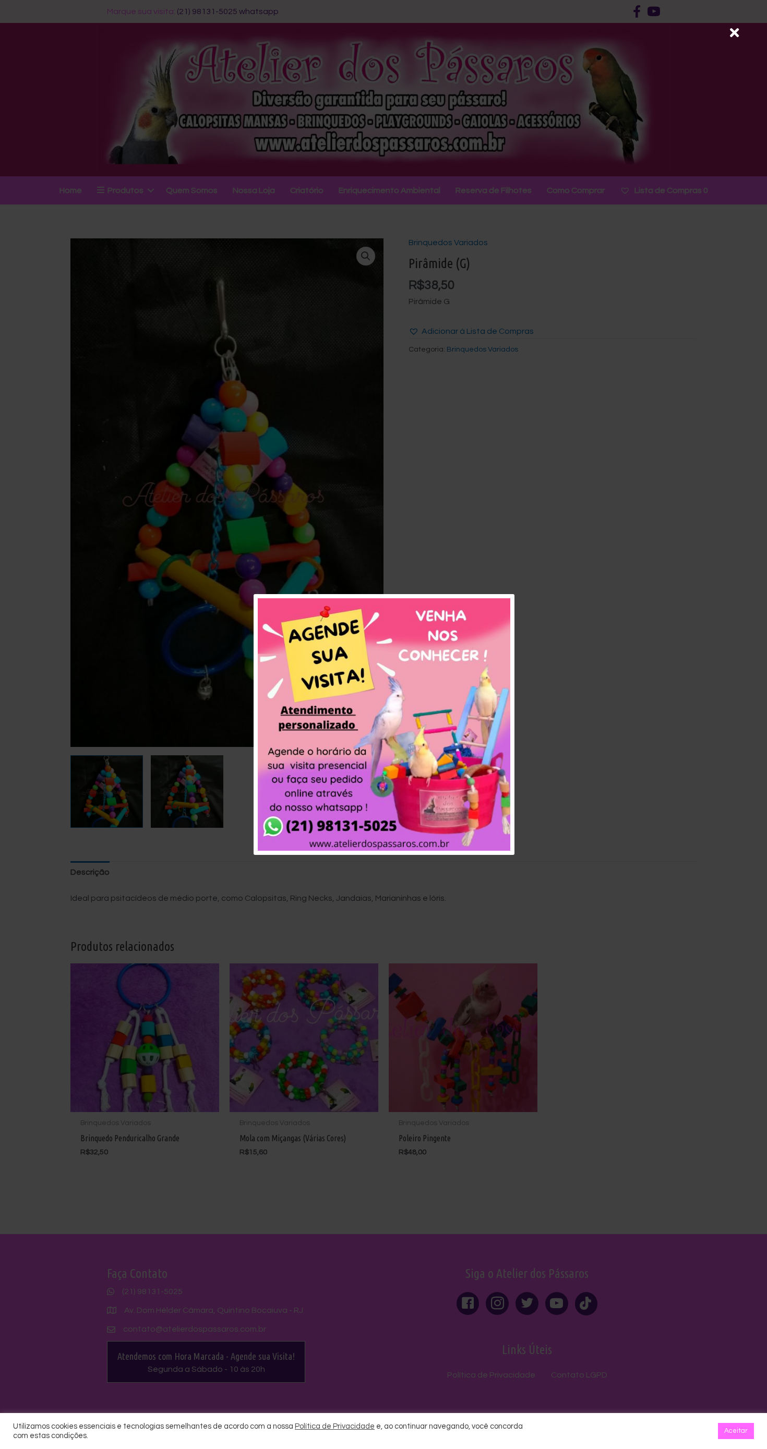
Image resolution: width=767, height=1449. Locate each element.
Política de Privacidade (335, 1426)
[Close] (734, 32)
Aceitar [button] (736, 1430)
